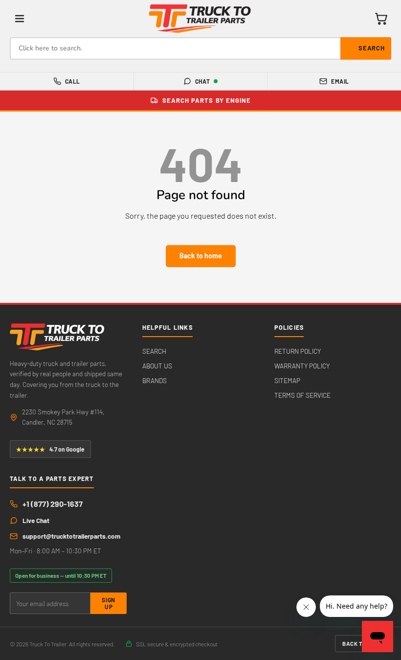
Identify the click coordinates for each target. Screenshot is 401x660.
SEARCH (154, 351)
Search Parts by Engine (206, 100)
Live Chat (35, 520)
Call (72, 81)
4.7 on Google (50, 449)
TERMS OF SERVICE (302, 395)
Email (340, 81)
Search (371, 48)
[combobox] (200, 48)
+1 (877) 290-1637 (52, 503)
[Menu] (19, 18)
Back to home (200, 255)
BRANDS (154, 380)
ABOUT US (157, 366)
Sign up (108, 603)
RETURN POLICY (297, 351)
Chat (202, 81)
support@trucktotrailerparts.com (71, 536)
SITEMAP (287, 380)
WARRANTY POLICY (302, 366)
